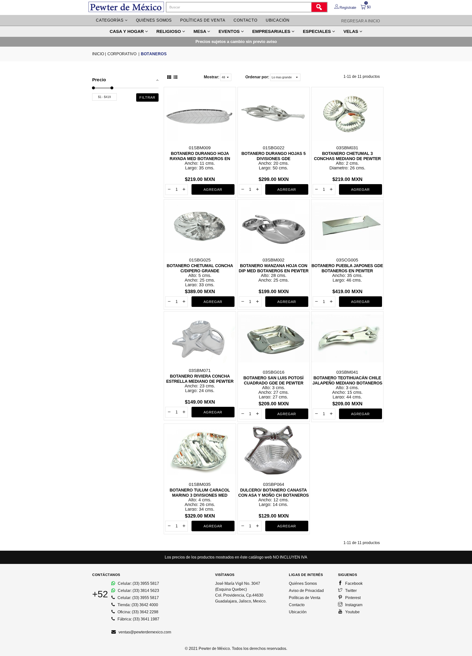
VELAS (351, 31)
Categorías (110, 20)
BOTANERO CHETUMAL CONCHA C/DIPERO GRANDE (200, 268)
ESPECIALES (317, 31)
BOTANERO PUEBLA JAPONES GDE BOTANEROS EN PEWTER (347, 268)
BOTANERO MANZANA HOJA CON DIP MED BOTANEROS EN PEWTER (274, 268)
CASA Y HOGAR (127, 31)
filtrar (147, 97)
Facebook (353, 583)
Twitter (350, 590)
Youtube (352, 612)
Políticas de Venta (304, 598)
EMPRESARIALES (272, 31)
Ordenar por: (257, 77)
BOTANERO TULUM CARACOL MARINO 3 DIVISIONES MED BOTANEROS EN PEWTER (200, 493)
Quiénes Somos (303, 583)
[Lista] (175, 78)
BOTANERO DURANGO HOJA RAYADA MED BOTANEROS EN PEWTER (200, 156)
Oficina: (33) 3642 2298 (137, 612)
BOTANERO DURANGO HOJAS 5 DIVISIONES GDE (273, 156)
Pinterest (352, 598)
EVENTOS (230, 31)
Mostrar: (211, 77)
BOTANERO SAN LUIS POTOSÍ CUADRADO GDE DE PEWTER (273, 380)
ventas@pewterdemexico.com (144, 632)
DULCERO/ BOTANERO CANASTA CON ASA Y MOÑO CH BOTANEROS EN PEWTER (273, 493)
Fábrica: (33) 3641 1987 (138, 619)
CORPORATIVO (123, 54)
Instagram (353, 605)
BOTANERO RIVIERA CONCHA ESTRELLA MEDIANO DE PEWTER (200, 378)
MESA (200, 31)
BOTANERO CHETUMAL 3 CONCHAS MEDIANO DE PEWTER (347, 156)
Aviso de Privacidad (306, 590)
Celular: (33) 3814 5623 (138, 590)
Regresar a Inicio (360, 21)
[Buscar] (319, 7)
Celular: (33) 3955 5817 (138, 583)
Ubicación (278, 20)
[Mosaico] (169, 78)
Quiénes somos (154, 20)
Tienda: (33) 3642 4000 (137, 605)
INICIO (99, 54)
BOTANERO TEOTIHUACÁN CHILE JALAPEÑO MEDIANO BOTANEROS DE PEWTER (347, 380)
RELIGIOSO (169, 31)
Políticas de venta (202, 20)
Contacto (245, 20)
